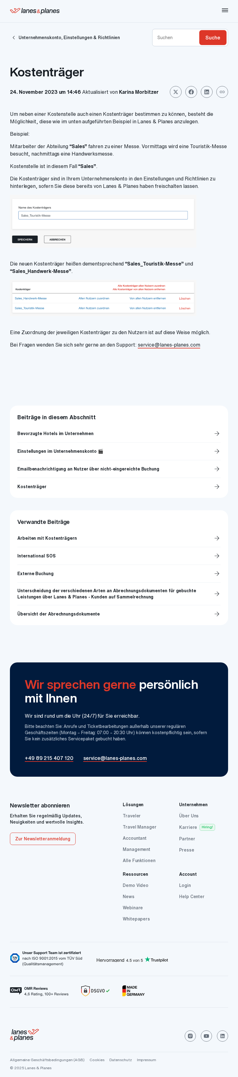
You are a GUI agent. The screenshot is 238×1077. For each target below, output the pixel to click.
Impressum (146, 1060)
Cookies (97, 1060)
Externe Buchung (35, 573)
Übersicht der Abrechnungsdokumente (58, 614)
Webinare (133, 908)
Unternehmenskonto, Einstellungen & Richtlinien (69, 37)
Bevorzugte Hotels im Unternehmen (119, 433)
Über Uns (189, 816)
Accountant (135, 838)
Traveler (132, 816)
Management (136, 849)
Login (185, 885)
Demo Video (135, 885)
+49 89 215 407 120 (49, 758)
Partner (187, 839)
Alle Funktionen (139, 860)
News (128, 896)
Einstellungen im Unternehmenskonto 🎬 (119, 451)
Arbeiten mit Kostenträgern (47, 538)
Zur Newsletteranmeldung (42, 839)
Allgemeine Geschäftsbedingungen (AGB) (47, 1060)
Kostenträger (119, 486)
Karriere (188, 827)
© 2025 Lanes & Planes (30, 1068)
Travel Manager (139, 827)
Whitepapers (136, 919)
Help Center (192, 896)
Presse (186, 850)
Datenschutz (120, 1060)
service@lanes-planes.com (169, 344)
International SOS (36, 556)
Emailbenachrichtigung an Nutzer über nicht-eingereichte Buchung (119, 469)
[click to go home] (24, 1036)
